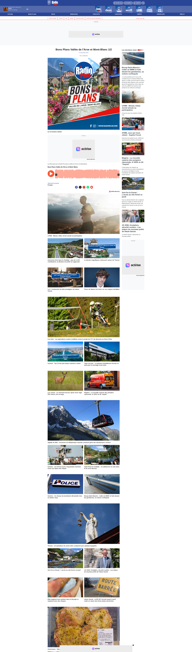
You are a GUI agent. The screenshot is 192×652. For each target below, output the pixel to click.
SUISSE (71, 18)
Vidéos (139, 14)
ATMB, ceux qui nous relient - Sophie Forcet (131, 134)
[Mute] (27, 9)
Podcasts (96, 14)
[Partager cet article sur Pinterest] (83, 188)
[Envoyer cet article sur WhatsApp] (87, 188)
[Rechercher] (143, 2)
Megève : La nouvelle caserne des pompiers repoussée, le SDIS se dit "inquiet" (132, 161)
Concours (118, 14)
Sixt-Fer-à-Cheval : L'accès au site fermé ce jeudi (132, 195)
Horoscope (161, 14)
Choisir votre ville (140, 18)
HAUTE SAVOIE (52, 18)
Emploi (182, 14)
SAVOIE (61, 18)
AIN (66, 18)
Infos (53, 14)
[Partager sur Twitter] (80, 188)
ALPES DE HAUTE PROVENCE (93, 18)
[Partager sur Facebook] (76, 188)
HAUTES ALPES (80, 18)
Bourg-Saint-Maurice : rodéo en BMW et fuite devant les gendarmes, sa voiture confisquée (133, 70)
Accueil (10, 14)
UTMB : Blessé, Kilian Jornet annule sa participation (131, 108)
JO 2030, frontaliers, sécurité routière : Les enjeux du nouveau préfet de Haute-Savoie (133, 228)
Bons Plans (32, 14)
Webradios (74, 14)
